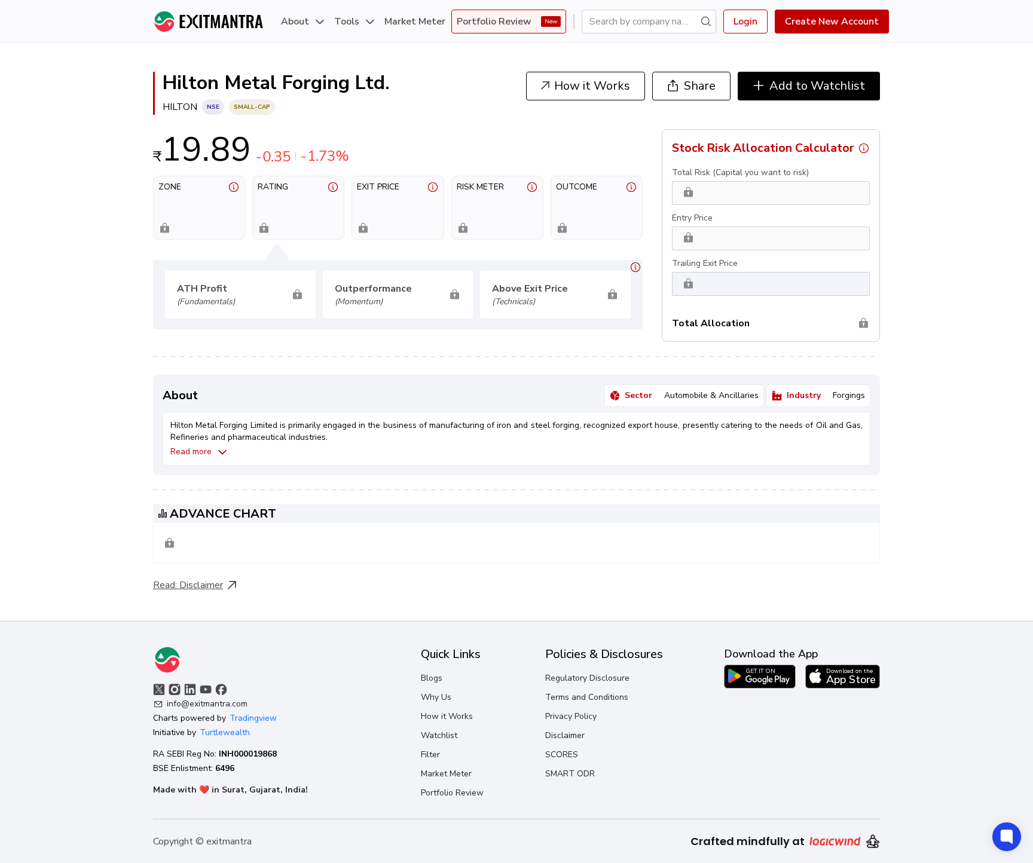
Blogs (431, 678)
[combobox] (644, 21)
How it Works (447, 716)
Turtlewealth (225, 732)
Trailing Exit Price (705, 263)
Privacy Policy (571, 716)
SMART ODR (570, 773)
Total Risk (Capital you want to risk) (740, 172)
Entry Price (692, 218)
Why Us (436, 697)
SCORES (561, 754)
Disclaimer (201, 585)
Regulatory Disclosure (587, 678)
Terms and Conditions (586, 697)
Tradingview (253, 718)
